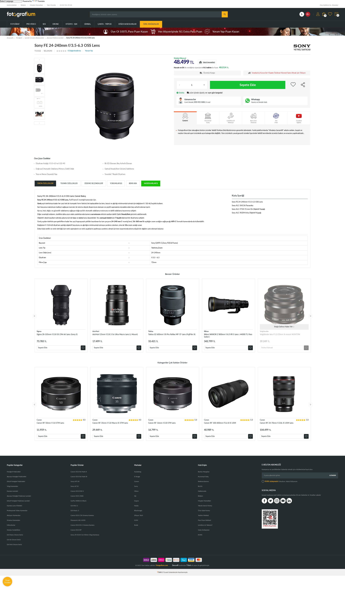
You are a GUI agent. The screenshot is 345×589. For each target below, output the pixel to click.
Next (310, 316)
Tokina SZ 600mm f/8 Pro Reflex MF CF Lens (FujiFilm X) (171, 334)
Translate (41, 1)
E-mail (208, 102)
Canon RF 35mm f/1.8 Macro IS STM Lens (110, 423)
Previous (34, 316)
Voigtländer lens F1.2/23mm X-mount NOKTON (280, 334)
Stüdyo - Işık (71, 24)
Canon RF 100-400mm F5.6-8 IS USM (220, 423)
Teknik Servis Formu (205, 506)
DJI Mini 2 (74, 506)
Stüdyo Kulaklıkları (13, 530)
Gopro (136, 501)
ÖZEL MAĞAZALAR (151, 24)
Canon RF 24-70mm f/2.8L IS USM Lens (276, 423)
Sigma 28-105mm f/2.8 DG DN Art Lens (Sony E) (57, 334)
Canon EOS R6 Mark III (79, 476)
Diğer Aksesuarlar (127, 24)
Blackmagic (138, 510)
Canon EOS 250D (77, 496)
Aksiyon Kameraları (13, 515)
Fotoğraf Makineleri (14, 472)
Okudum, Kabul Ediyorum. (281, 481)
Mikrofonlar (11, 525)
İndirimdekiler (12, 5)
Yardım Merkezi (203, 515)
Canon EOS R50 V (77, 491)
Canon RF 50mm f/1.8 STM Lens (50, 423)
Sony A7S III (75, 481)
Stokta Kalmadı (267, 348)
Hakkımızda (202, 491)
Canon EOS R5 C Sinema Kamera (82, 525)
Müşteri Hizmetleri (36, 5)
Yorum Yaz (89, 51)
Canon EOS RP (76, 530)
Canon (39, 420)
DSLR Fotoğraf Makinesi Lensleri (18, 501)
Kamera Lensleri (12, 491)
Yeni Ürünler (51, 5)
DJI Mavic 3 (75, 510)
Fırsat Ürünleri (7, 581)
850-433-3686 (199, 102)
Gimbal (87, 24)
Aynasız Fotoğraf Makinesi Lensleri (19, 496)
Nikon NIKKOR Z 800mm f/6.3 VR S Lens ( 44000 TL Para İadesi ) (228, 336)
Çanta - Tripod (105, 24)
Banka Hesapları (203, 472)
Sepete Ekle (248, 85)
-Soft (159, 572)
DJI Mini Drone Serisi (14, 544)
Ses (44, 24)
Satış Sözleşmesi (203, 530)
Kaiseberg (137, 472)
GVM (136, 520)
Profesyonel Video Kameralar (17, 510)
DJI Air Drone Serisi (14, 539)
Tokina (150, 331)
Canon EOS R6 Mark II (79, 472)
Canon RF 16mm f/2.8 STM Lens (162, 423)
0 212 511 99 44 (66, 5)
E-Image (137, 476)
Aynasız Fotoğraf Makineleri (16, 476)
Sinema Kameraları (13, 520)
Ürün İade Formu (204, 510)
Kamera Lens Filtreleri (14, 506)
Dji (135, 496)
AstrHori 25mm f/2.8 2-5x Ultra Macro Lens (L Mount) (115, 334)
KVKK (200, 535)
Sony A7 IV (75, 486)
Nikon (206, 331)
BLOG (200, 486)
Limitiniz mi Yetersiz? (205, 525)
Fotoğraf (15, 24)
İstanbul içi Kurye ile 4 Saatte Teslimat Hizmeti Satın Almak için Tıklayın (279, 73)
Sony (136, 486)
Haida (136, 506)
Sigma (39, 331)
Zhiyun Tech (138, 515)
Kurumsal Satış (203, 476)
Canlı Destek (188, 102)
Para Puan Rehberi (204, 520)
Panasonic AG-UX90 (78, 520)
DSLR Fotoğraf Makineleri (16, 481)
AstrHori (95, 331)
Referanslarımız (203, 481)
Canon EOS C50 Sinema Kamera (82, 515)
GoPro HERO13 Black (78, 501)
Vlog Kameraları (12, 486)
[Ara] (225, 14)
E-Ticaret (165, 572)
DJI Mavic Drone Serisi (15, 535)
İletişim (23, 5)
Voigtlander (264, 331)
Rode (136, 525)
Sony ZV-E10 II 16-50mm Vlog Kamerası (85, 535)
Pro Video (31, 24)
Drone (56, 24)
